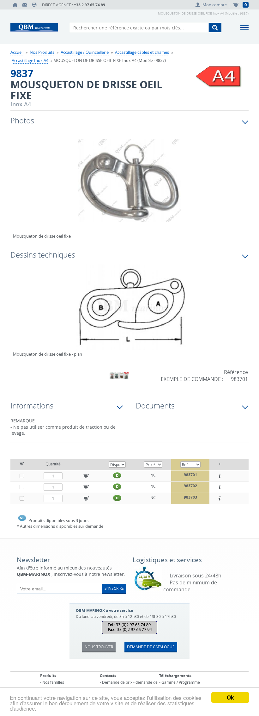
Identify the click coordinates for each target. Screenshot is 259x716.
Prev (18, 187)
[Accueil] (15, 4)
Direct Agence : (73, 5)
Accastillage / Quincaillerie (85, 52)
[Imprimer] (34, 4)
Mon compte (214, 5)
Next (218, 187)
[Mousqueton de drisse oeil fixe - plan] (129, 311)
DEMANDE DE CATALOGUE (151, 646)
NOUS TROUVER (99, 646)
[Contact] (24, 4)
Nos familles (53, 682)
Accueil (16, 52)
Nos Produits (42, 52)
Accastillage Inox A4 (30, 60)
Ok (230, 697)
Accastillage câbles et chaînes (142, 52)
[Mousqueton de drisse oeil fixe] (129, 184)
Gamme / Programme (180, 682)
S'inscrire (114, 588)
